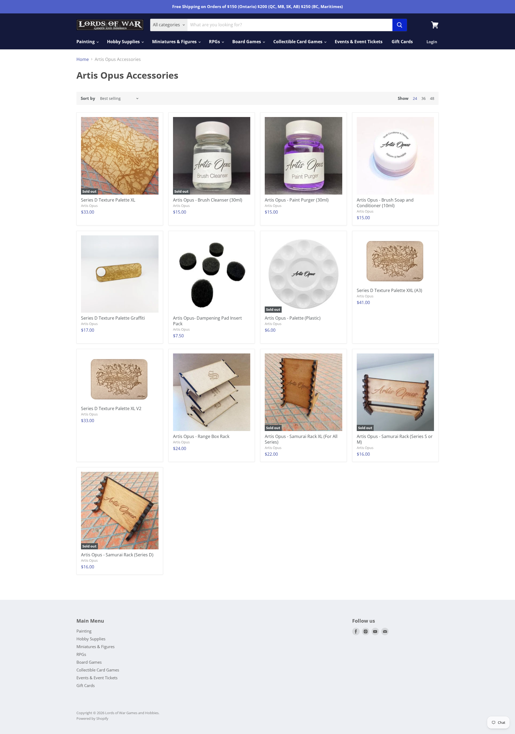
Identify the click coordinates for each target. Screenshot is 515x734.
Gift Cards (402, 42)
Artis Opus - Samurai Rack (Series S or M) (395, 439)
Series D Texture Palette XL (108, 200)
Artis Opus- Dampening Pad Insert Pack (207, 321)
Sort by (88, 98)
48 (432, 98)
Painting (86, 42)
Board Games (247, 42)
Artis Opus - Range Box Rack (201, 436)
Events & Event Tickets (358, 42)
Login (431, 41)
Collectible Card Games (298, 42)
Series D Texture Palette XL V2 (111, 408)
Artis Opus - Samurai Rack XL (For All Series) (301, 439)
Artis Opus (89, 205)
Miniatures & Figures (175, 42)
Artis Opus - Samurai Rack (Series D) (117, 555)
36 (423, 98)
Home (82, 59)
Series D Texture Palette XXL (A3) (389, 290)
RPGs (215, 42)
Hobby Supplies (124, 42)
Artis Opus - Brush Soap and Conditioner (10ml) (385, 203)
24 (415, 98)
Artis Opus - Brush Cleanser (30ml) (207, 200)
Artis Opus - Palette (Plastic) (293, 318)
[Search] (399, 25)
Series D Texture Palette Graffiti (113, 318)
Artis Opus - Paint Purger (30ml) (297, 200)
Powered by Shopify (92, 718)
